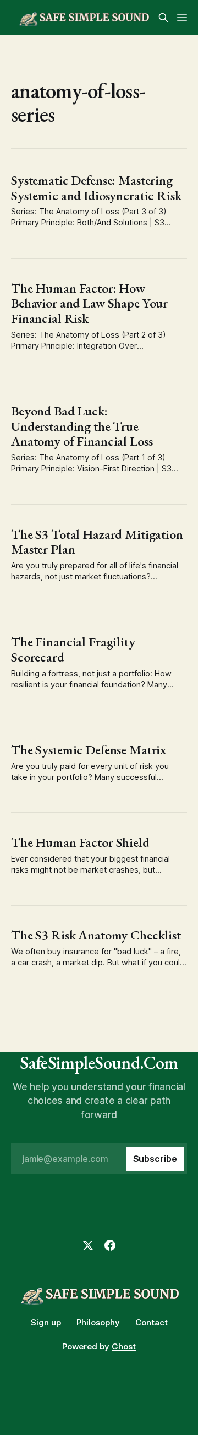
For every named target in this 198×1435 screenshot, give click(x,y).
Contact (151, 1322)
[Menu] (182, 17)
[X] (88, 1245)
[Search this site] (163, 17)
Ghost (124, 1346)
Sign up (46, 1322)
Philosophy (98, 1322)
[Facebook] (110, 1245)
